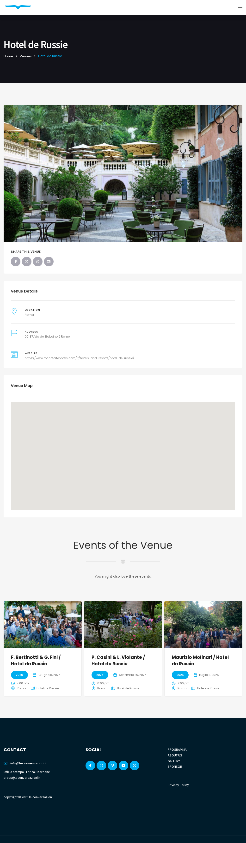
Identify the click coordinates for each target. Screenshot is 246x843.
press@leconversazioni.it (22, 777)
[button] (123, 453)
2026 (19, 675)
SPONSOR (175, 766)
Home (8, 56)
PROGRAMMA (177, 749)
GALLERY (174, 761)
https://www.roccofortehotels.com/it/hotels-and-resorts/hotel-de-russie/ (79, 358)
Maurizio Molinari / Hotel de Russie (200, 660)
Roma (29, 315)
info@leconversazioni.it (28, 763)
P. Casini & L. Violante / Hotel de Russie (118, 660)
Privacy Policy (178, 785)
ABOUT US (175, 755)
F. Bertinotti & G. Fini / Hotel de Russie (36, 660)
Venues (26, 56)
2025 (100, 675)
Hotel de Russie (48, 688)
